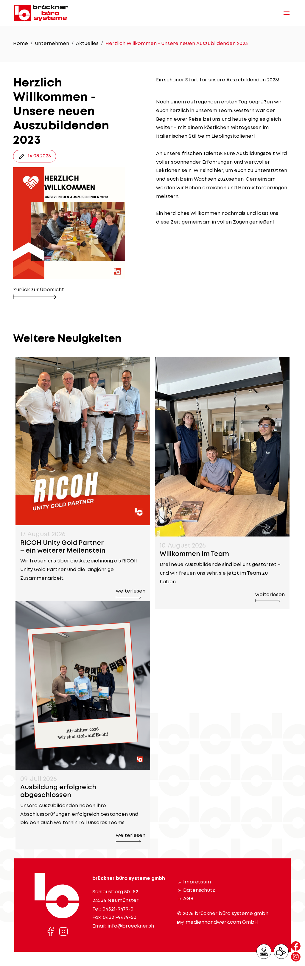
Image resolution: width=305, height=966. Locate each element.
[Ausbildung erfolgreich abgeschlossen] (82, 685)
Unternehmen (52, 43)
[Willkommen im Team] (222, 446)
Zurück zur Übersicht (38, 290)
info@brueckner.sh (131, 926)
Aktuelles (87, 43)
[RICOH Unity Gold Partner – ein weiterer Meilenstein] (82, 440)
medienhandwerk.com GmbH (222, 922)
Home (20, 43)
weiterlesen (130, 591)
